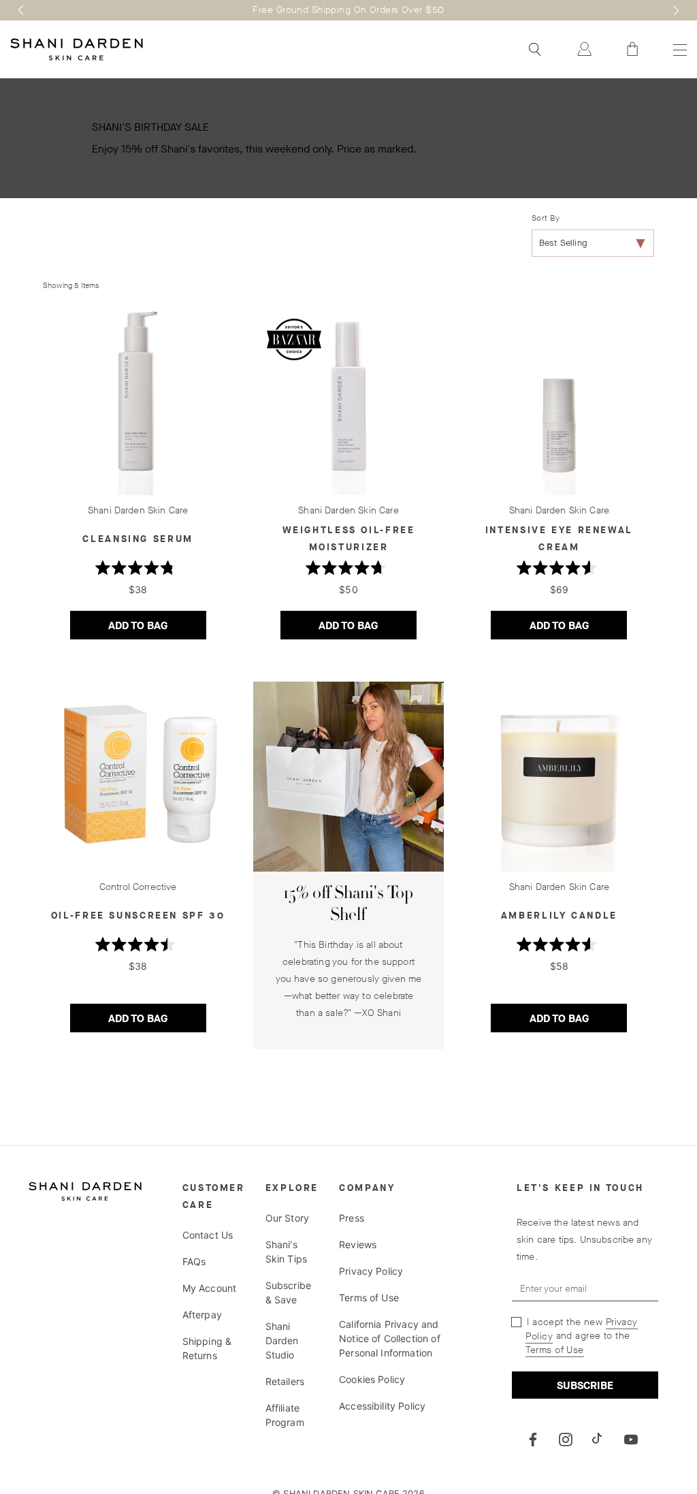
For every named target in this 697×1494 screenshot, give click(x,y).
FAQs (194, 1261)
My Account (209, 1288)
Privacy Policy (371, 1271)
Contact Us (207, 1235)
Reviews (357, 1244)
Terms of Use (369, 1297)
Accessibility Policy (382, 1406)
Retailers (284, 1381)
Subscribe (585, 1385)
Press (351, 1218)
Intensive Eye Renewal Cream (559, 539)
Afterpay (202, 1314)
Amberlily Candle (559, 915)
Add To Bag (157, 628)
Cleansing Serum (137, 539)
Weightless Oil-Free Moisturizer (348, 539)
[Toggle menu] (678, 49)
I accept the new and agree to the (581, 1336)
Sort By (546, 217)
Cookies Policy (372, 1379)
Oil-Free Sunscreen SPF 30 (138, 915)
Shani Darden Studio (282, 1340)
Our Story (287, 1218)
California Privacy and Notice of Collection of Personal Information (389, 1338)
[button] (21, 10)
